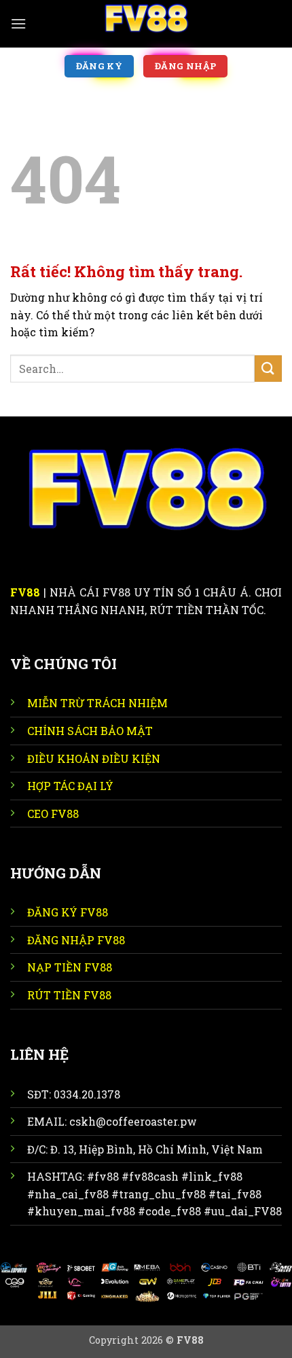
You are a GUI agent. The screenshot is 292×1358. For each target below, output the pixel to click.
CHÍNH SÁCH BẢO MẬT (90, 730)
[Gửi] (268, 368)
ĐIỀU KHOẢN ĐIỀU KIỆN (93, 758)
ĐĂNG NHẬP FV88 (76, 940)
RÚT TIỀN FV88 (69, 995)
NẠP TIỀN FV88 (69, 967)
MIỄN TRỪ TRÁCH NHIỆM (97, 703)
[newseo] (146, 24)
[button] (18, 23)
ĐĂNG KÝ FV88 (67, 912)
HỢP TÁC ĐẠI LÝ (70, 786)
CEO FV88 (53, 813)
